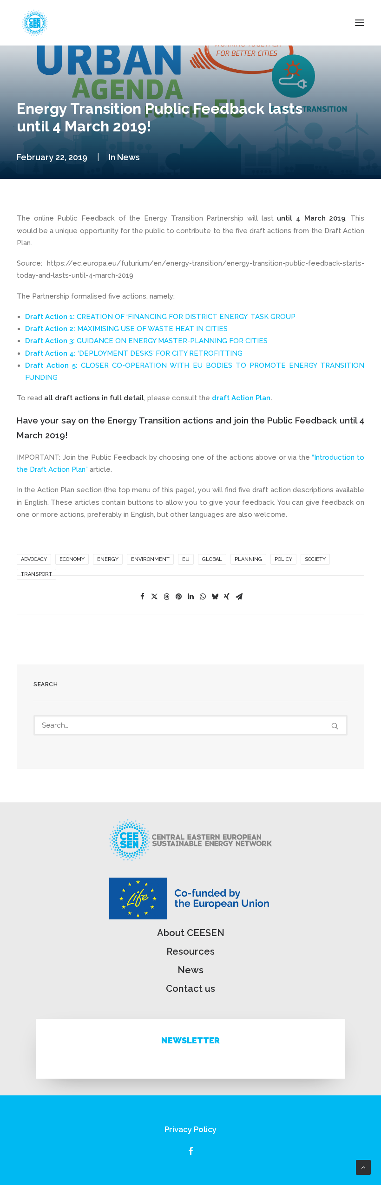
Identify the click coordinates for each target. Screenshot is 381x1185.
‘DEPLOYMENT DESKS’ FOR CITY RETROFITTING (134, 353)
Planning (248, 559)
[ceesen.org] (35, 22)
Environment (150, 559)
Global (212, 559)
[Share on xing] (226, 596)
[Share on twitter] (154, 596)
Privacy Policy (190, 1129)
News (128, 157)
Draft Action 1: (51, 317)
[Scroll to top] (363, 1167)
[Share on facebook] (142, 596)
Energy (107, 559)
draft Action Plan (241, 398)
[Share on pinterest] (178, 596)
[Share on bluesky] (214, 596)
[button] (359, 23)
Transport (36, 574)
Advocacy (34, 559)
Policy (283, 559)
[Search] (190, 725)
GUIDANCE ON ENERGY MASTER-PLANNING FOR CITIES (146, 341)
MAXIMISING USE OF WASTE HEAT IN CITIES (126, 329)
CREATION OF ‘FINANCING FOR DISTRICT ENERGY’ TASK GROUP (186, 317)
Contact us (190, 988)
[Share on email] (238, 596)
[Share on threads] (166, 596)
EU (186, 559)
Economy (72, 559)
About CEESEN (190, 932)
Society (315, 559)
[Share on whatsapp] (202, 596)
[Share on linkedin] (190, 596)
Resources (190, 951)
